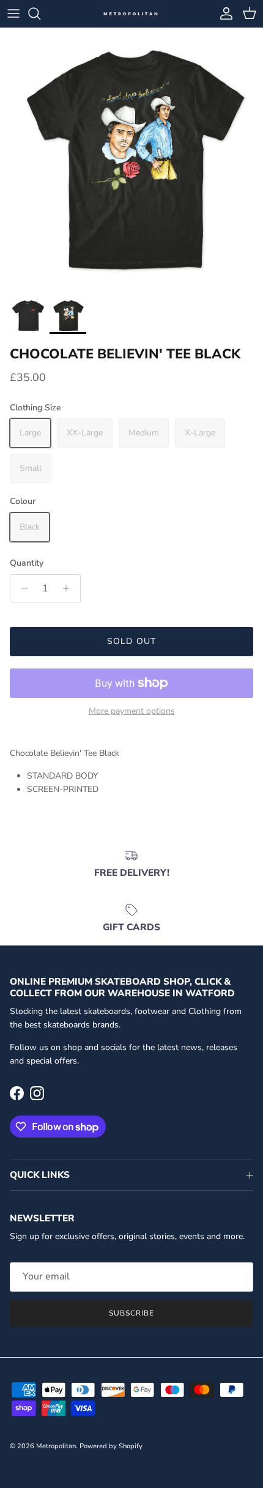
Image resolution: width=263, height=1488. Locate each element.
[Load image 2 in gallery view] (131, 159)
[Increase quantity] (69, 588)
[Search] (40, 13)
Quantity (26, 563)
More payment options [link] (132, 711)
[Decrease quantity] (21, 588)
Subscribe (131, 1313)
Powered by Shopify (111, 1446)
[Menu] (13, 13)
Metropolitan (56, 1446)
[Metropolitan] (131, 13)
